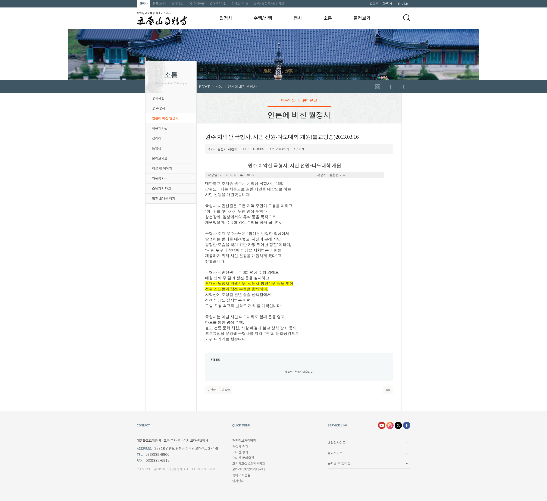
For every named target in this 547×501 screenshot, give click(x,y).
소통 (327, 18)
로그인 (374, 4)
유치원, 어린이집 (339, 463)
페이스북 (390, 86)
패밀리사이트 (337, 443)
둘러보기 (362, 18)
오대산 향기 (240, 452)
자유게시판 (160, 128)
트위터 (403, 86)
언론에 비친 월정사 (165, 118)
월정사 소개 (240, 446)
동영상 (156, 148)
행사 (298, 18)
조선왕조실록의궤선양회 (268, 4)
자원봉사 (158, 178)
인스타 (390, 425)
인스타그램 (377, 86)
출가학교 (177, 4)
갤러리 (156, 138)
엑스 (398, 425)
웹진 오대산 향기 (163, 198)
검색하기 (406, 17)
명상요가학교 (240, 4)
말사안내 (238, 481)
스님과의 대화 (161, 188)
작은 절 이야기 (162, 168)
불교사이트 (335, 453)
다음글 (226, 390)
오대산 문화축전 (243, 458)
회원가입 (388, 4)
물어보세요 (160, 158)
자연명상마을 (196, 4)
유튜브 (381, 425)
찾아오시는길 (241, 475)
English (403, 4)
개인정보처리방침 (244, 440)
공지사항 (158, 98)
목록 (388, 390)
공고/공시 (158, 108)
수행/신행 (263, 18)
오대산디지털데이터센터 (248, 469)
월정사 (143, 4)
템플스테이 (160, 4)
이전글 (211, 390)
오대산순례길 (218, 4)
